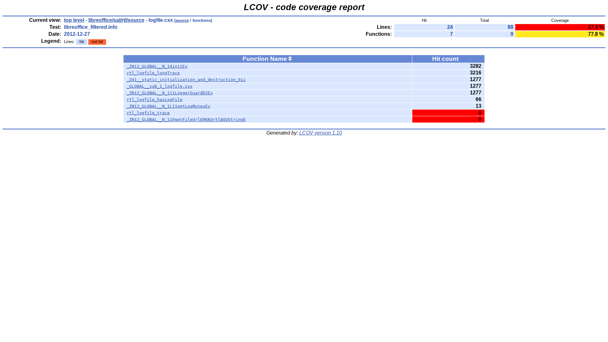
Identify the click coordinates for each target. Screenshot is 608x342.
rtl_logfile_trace (148, 113)
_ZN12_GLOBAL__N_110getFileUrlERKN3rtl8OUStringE (186, 119)
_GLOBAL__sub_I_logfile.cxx (160, 86)
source (182, 20)
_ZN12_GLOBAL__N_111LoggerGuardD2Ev (170, 93)
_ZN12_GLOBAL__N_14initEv (157, 66)
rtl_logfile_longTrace (153, 73)
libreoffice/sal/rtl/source (116, 20)
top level (74, 20)
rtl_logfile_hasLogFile (154, 99)
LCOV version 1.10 (320, 133)
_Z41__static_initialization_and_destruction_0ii (186, 79)
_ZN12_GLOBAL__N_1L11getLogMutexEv (168, 106)
